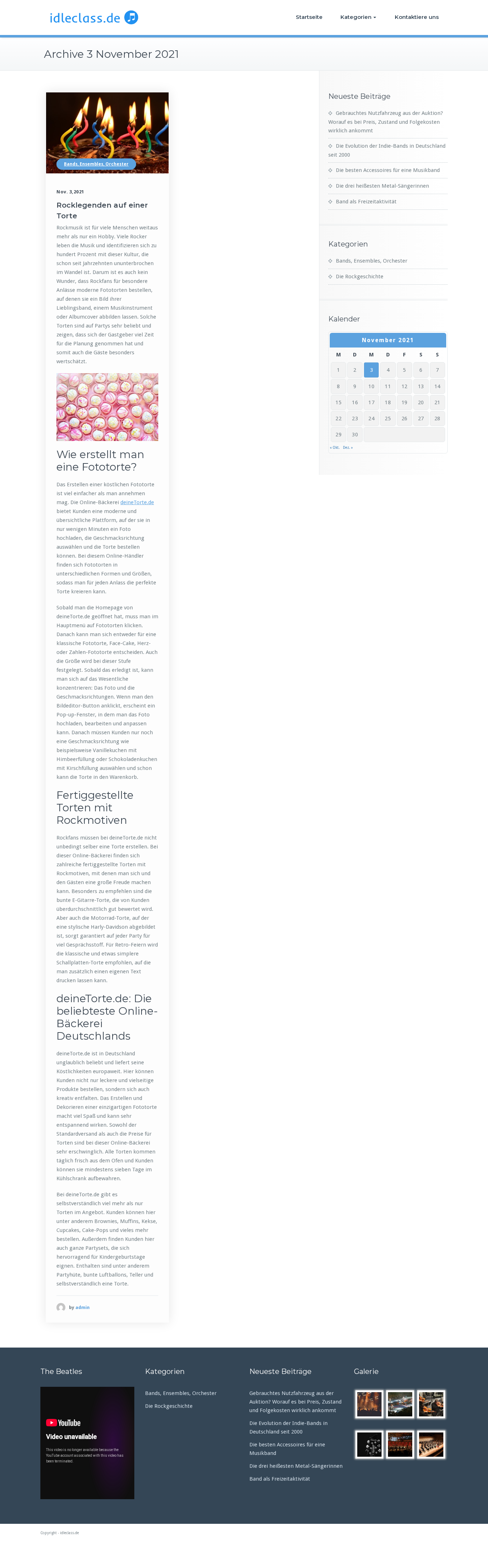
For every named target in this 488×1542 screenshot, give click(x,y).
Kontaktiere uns (417, 17)
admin (82, 1307)
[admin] (60, 1307)
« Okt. (335, 448)
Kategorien (356, 17)
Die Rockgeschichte (359, 276)
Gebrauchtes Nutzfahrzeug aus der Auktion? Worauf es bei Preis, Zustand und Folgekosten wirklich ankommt (385, 122)
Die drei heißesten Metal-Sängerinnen (382, 186)
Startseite (309, 17)
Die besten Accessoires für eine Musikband (388, 170)
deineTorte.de (137, 502)
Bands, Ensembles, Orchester (96, 164)
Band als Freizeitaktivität (366, 201)
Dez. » (348, 448)
